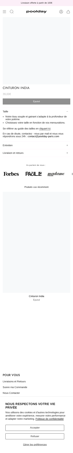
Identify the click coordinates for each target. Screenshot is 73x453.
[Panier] (68, 12)
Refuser (35, 436)
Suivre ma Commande (15, 387)
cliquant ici (44, 128)
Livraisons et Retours (14, 381)
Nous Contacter (11, 393)
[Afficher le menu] (4, 12)
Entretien (8, 145)
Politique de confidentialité (49, 418)
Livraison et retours (13, 153)
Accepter (35, 427)
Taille (5, 111)
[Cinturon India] (36, 242)
